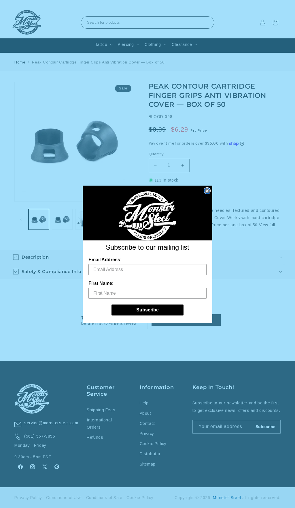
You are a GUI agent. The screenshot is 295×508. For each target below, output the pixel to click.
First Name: (101, 283)
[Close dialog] (207, 191)
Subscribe (147, 309)
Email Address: (105, 259)
